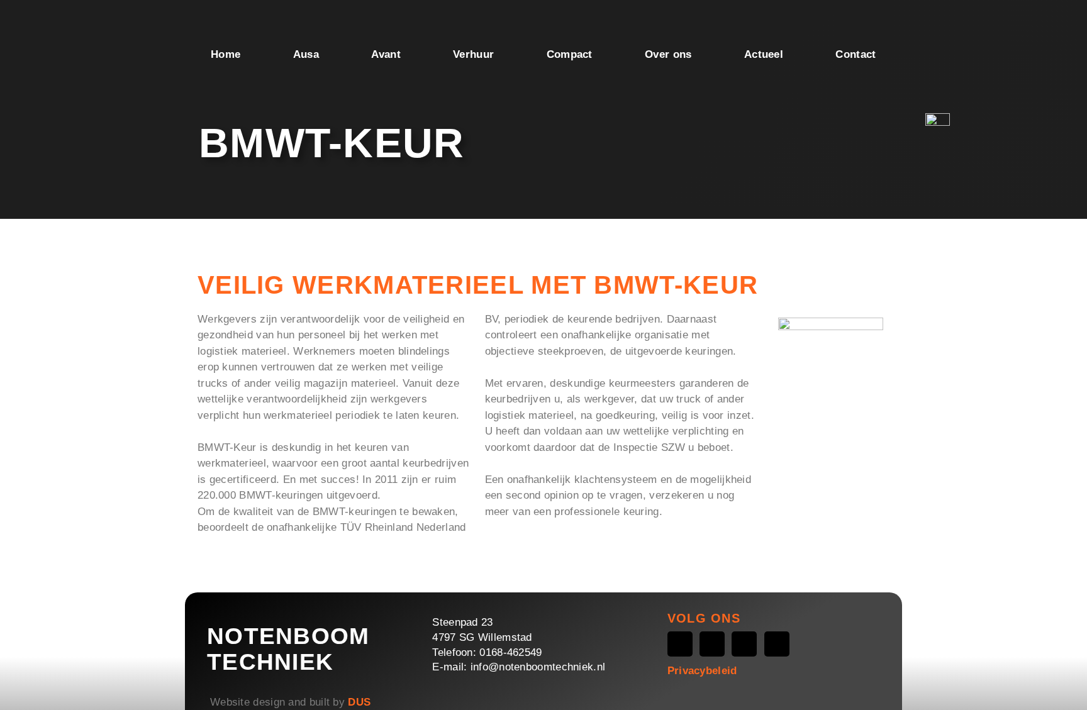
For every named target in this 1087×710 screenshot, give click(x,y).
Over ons (668, 54)
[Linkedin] (776, 644)
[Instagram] (712, 644)
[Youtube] (744, 644)
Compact (570, 54)
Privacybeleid (702, 671)
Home (225, 54)
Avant (386, 54)
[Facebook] (680, 644)
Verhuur (473, 54)
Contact (855, 54)
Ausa (306, 54)
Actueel (763, 54)
